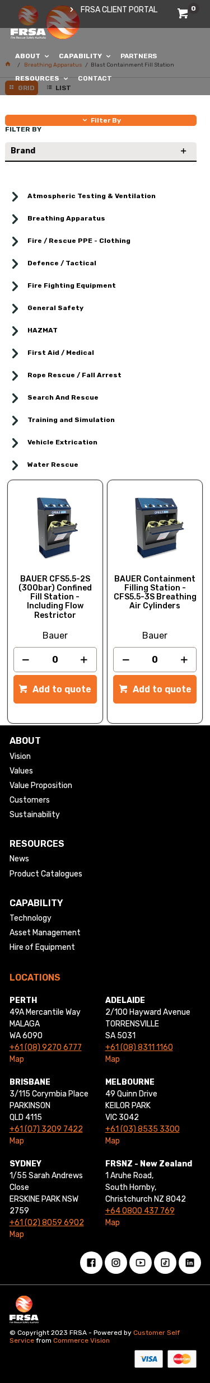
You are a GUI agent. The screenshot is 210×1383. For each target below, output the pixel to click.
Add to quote (60, 689)
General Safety (55, 308)
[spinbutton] (55, 660)
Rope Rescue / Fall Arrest (74, 375)
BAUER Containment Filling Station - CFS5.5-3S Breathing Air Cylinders (155, 593)
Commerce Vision (81, 1340)
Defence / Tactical (61, 263)
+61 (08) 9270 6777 (46, 1047)
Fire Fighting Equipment (71, 285)
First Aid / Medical (60, 353)
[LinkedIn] (190, 1262)
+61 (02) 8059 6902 (47, 1222)
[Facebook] (91, 1262)
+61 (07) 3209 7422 (46, 1129)
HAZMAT (42, 330)
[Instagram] (116, 1262)
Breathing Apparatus (66, 218)
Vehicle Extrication (62, 442)
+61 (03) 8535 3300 (142, 1129)
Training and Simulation (71, 420)
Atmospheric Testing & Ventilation (91, 196)
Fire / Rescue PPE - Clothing (78, 241)
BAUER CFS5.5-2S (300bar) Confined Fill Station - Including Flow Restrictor (55, 597)
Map (17, 1059)
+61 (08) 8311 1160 (139, 1047)
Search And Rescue (63, 397)
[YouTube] (140, 1262)
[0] (184, 15)
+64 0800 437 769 (140, 1211)
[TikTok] (165, 1262)
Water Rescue (52, 464)
